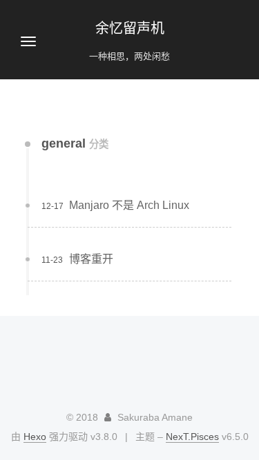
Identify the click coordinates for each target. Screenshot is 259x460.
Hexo (34, 436)
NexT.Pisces (192, 436)
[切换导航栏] (28, 41)
